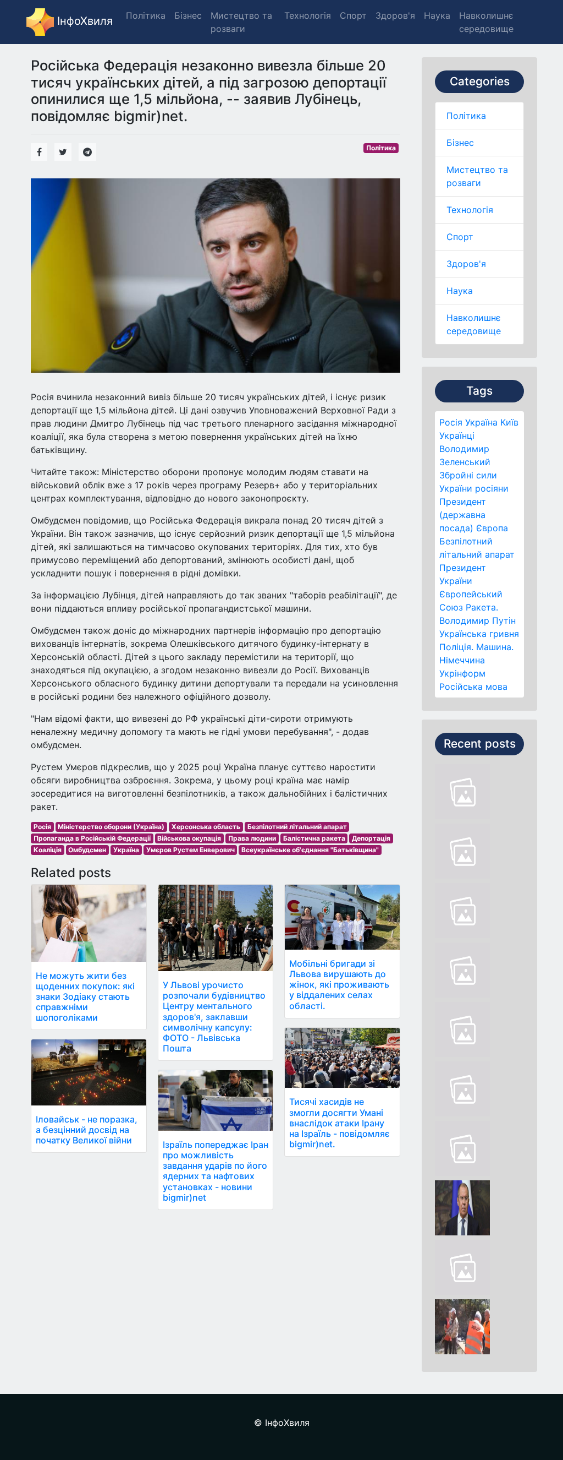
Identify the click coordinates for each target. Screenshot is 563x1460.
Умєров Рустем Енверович (190, 850)
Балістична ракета (314, 838)
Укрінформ (462, 673)
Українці (456, 435)
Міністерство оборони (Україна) (111, 826)
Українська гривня (479, 633)
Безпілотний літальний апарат (297, 826)
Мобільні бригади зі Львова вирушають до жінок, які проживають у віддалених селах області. (339, 984)
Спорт (459, 236)
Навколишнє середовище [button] (486, 22)
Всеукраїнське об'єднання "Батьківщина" (310, 850)
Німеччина (462, 660)
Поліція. (456, 646)
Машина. (495, 646)
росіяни (492, 488)
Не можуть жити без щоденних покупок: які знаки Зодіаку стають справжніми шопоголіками (85, 996)
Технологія (469, 209)
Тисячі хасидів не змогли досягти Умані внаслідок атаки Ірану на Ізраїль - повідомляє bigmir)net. (339, 1123)
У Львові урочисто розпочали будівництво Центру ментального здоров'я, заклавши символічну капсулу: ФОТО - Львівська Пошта (214, 1016)
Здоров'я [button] (395, 15)
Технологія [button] (307, 15)
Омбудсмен (87, 850)
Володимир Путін (477, 620)
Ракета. (482, 607)
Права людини (252, 838)
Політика (466, 115)
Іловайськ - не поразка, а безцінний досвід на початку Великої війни (86, 1130)
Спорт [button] (353, 15)
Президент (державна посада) (462, 514)
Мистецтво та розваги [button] (241, 22)
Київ (509, 422)
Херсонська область (206, 826)
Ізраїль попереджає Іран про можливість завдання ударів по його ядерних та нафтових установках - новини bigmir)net (215, 1171)
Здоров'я (466, 263)
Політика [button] (145, 15)
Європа (492, 527)
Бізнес (460, 142)
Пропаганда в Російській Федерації (92, 838)
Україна (481, 422)
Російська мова (473, 686)
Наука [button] (437, 15)
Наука (459, 290)
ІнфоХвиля (83, 21)
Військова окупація (189, 838)
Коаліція (48, 850)
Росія (450, 422)
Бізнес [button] (188, 15)
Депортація (371, 838)
